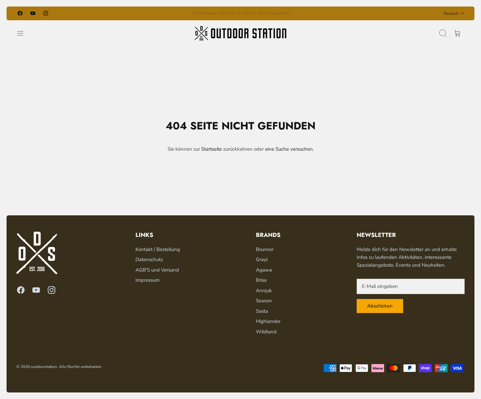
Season (264, 300)
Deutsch (451, 13)
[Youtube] (33, 13)
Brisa (261, 280)
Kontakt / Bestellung (157, 249)
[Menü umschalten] (23, 33)
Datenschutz (149, 259)
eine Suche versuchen (289, 149)
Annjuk (264, 290)
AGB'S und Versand (157, 270)
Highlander (268, 321)
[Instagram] (45, 13)
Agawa (264, 270)
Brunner (265, 249)
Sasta (262, 311)
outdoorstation (44, 366)
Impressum (147, 280)
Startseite (211, 149)
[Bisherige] (165, 13)
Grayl (262, 259)
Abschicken (380, 306)
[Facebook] (20, 13)
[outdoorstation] (240, 33)
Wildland (266, 331)
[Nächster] (316, 13)
